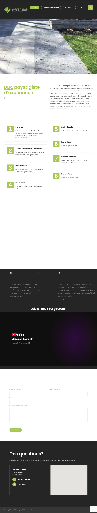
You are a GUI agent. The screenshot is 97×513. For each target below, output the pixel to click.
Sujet (12, 397)
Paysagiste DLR (20, 510)
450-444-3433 (24, 479)
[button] (69, 479)
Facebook (22, 484)
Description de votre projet (19, 406)
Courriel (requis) (56, 389)
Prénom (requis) (16, 389)
